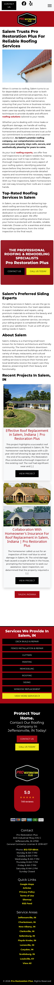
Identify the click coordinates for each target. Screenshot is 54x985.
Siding (27, 682)
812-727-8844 (31, 849)
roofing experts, (24, 152)
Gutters (27, 655)
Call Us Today (38, 271)
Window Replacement (27, 689)
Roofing (27, 675)
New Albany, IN (27, 926)
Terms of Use (27, 895)
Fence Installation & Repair (27, 648)
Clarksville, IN (27, 931)
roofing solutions (11, 116)
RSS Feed (27, 903)
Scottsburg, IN (27, 954)
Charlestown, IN (27, 922)
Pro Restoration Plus (22, 981)
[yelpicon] (31, 4)
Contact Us (9, 5)
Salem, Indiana (27, 594)
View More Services (26, 696)
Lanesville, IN (27, 945)
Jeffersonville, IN (27, 917)
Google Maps (27, 884)
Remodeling (27, 668)
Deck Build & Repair (27, 641)
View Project (27, 473)
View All (27, 963)
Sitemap (27, 899)
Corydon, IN (27, 949)
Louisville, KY (27, 958)
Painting (27, 662)
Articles (27, 888)
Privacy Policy (27, 892)
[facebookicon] (24, 4)
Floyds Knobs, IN (27, 940)
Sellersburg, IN (27, 936)
